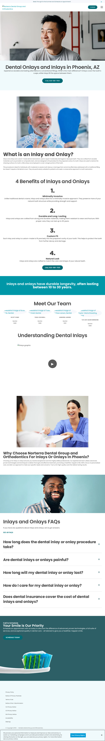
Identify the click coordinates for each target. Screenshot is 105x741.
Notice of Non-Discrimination (14, 703)
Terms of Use (9, 699)
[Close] (101, 735)
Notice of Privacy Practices (13, 696)
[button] (102, 7)
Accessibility (9, 718)
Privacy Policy (10, 692)
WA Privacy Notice (11, 714)
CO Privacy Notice (11, 710)
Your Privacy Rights (78, 735)
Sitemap (8, 722)
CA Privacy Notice (11, 707)
